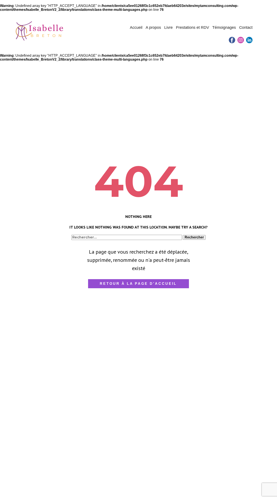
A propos (153, 27)
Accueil (136, 27)
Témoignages (224, 27)
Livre (168, 27)
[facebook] (232, 40)
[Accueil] (39, 30)
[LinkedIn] (249, 40)
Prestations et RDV (192, 27)
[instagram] (240, 40)
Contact (246, 27)
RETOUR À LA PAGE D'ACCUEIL (138, 283)
